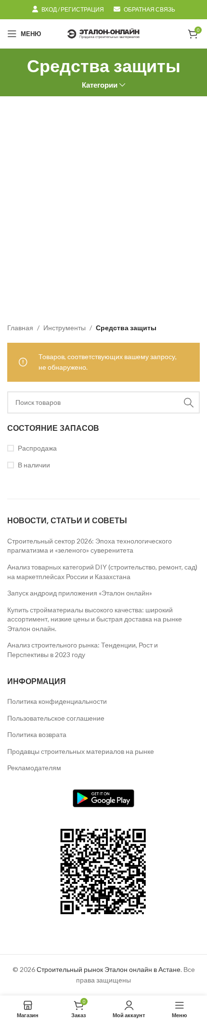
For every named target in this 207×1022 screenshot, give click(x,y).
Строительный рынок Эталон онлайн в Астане (109, 969)
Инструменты (64, 327)
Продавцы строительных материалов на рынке (80, 751)
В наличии (34, 465)
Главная (20, 327)
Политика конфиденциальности (57, 701)
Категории (99, 85)
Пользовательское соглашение (55, 718)
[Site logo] (103, 33)
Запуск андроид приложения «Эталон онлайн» (79, 593)
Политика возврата (36, 734)
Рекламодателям (34, 767)
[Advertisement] (103, 204)
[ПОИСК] (189, 402)
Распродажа (37, 448)
